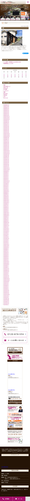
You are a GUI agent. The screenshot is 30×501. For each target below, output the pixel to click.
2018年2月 (5, 225)
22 (22, 76)
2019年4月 (5, 209)
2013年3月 (5, 290)
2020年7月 (5, 195)
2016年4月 (5, 255)
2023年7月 (5, 157)
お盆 (4, 96)
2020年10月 (6, 191)
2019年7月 (5, 205)
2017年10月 (6, 231)
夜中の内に (6, 93)
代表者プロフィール (13, 449)
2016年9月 (5, 248)
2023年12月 (6, 150)
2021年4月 (5, 188)
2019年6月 (5, 206)
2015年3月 (5, 274)
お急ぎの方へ (20, 450)
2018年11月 (6, 214)
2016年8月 (5, 249)
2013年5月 (5, 287)
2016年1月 (5, 259)
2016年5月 (5, 254)
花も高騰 (5, 89)
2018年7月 (5, 218)
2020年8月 (5, 193)
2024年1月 (5, 149)
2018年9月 (5, 216)
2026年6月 (5, 107)
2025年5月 (5, 126)
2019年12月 (6, 199)
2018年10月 (6, 215)
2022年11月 (6, 169)
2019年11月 (6, 201)
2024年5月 (5, 143)
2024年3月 (5, 146)
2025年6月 (5, 124)
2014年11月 (6, 280)
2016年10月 (6, 247)
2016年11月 (6, 245)
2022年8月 (5, 172)
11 (7, 75)
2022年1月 (5, 179)
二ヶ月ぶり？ (6, 90)
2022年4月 (5, 175)
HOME (3, 449)
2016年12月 (6, 244)
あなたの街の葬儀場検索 (13, 450)
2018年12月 (6, 212)
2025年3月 (5, 129)
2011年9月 (5, 298)
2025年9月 (5, 120)
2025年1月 (5, 132)
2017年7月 (5, 234)
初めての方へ (20, 449)
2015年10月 (6, 264)
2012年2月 (5, 297)
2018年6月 (5, 219)
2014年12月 (6, 278)
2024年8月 (5, 139)
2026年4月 (5, 110)
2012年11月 (6, 295)
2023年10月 (6, 153)
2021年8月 (5, 183)
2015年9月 (5, 265)
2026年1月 (5, 114)
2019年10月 (6, 202)
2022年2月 (5, 178)
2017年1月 (5, 242)
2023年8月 (5, 156)
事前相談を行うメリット (12, 451)
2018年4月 (5, 222)
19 (11, 76)
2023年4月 (5, 162)
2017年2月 (5, 241)
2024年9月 (5, 137)
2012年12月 (6, 294)
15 (22, 75)
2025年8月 (5, 122)
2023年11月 (6, 152)
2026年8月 (5, 104)
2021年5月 (5, 186)
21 (18, 76)
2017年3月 (5, 239)
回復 (4, 84)
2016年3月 (5, 257)
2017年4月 (5, 238)
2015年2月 (5, 275)
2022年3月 (5, 176)
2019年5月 (5, 208)
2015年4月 (5, 272)
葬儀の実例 (20, 451)
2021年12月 (6, 180)
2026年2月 (5, 113)
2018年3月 (5, 224)
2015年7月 (5, 268)
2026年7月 (5, 106)
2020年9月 (5, 192)
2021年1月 (5, 189)
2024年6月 (5, 142)
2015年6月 (5, 270)
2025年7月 (5, 123)
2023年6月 (5, 159)
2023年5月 (5, 160)
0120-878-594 (6, 480)
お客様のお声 (25, 451)
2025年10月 (6, 119)
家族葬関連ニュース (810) (8, 63)
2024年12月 (6, 133)
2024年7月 (5, 140)
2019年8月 (5, 203)
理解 (4, 92)
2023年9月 (5, 155)
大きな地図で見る (11, 374)
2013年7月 (5, 284)
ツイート (26, 53)
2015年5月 (5, 271)
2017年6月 (5, 235)
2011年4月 (5, 304)
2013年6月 (5, 285)
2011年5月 (5, 303)
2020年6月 (5, 196)
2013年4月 (5, 288)
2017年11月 (6, 229)
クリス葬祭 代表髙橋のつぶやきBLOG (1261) (12, 61)
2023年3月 (5, 163)
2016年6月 (5, 252)
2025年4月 (5, 127)
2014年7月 (5, 282)
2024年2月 (5, 147)
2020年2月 (5, 198)
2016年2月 (5, 258)
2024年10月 (6, 136)
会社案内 (6, 449)
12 (11, 75)
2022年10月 (6, 170)
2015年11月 (6, 262)
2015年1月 (5, 277)
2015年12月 (6, 261)
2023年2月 (5, 165)
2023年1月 (5, 166)
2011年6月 (5, 301)
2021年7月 (5, 185)
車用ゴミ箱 (6, 87)
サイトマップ (15, 452)
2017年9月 (5, 232)
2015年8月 (5, 267)
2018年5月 (5, 221)
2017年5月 (5, 236)
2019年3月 (5, 211)
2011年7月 (5, 300)
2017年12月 (6, 228)
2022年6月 (5, 173)
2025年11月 (6, 117)
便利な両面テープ (7, 86)
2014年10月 (6, 281)
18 (7, 76)
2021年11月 (6, 182)
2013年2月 (5, 291)
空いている (6, 97)
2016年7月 (5, 251)
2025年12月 (6, 116)
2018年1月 (5, 226)
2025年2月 (5, 130)
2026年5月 (5, 109)
